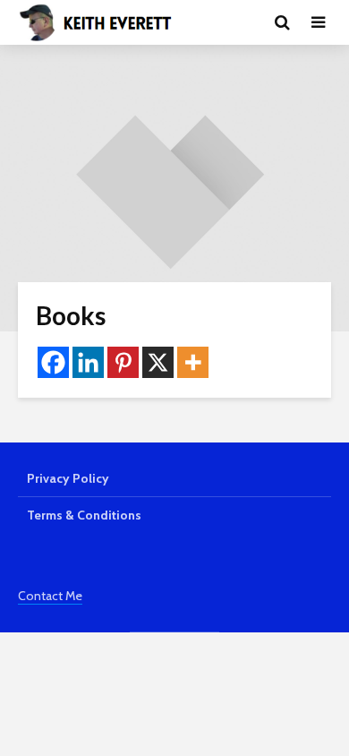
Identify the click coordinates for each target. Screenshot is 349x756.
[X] (158, 362)
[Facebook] (53, 362)
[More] (193, 362)
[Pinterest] (123, 362)
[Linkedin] (88, 362)
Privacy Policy (68, 478)
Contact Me (50, 596)
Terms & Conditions (84, 515)
